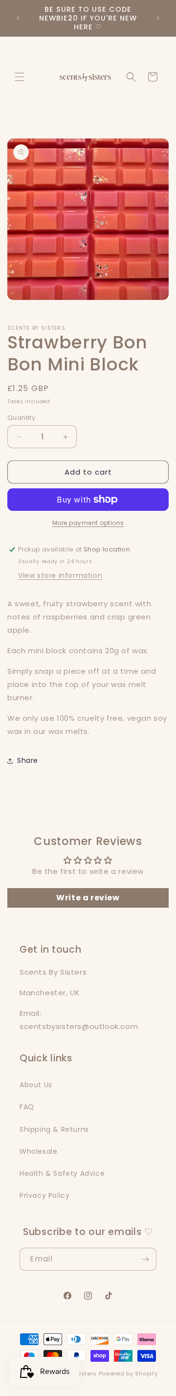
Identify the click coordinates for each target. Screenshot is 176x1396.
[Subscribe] (145, 1259)
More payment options (88, 523)
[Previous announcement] (18, 18)
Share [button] (27, 760)
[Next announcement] (158, 18)
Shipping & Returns (54, 1129)
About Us (36, 1085)
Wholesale (38, 1151)
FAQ (27, 1107)
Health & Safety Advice (62, 1173)
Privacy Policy (44, 1195)
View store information (60, 575)
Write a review (87, 897)
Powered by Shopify (128, 1373)
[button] (19, 77)
